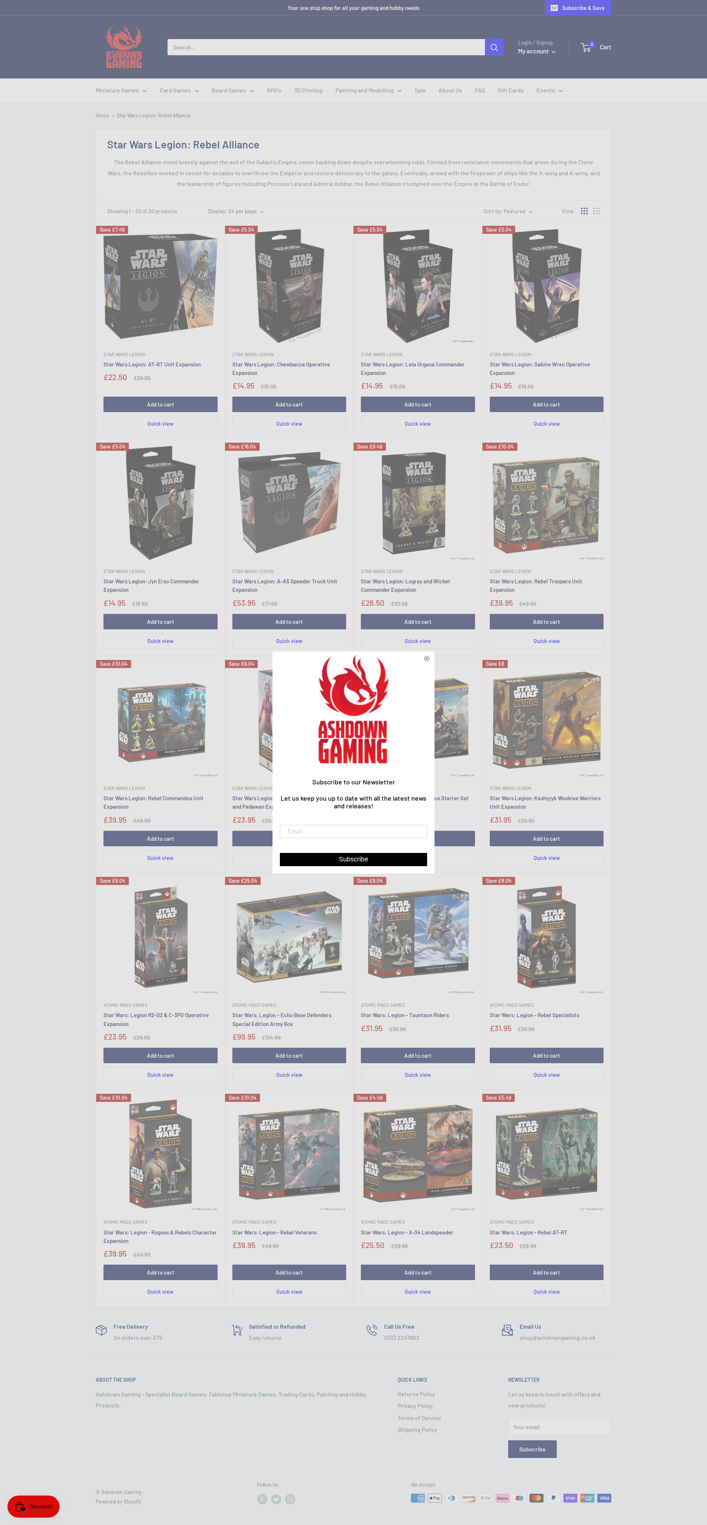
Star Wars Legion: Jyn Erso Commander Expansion (151, 585)
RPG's (274, 90)
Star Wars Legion (124, 354)
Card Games (175, 90)
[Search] (494, 47)
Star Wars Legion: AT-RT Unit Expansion (152, 364)
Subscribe (532, 1448)
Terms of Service (419, 1417)
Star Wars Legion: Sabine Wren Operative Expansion (540, 368)
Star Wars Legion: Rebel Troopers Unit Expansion (536, 585)
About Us (450, 90)
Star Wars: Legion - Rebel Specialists (534, 1015)
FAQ (480, 90)
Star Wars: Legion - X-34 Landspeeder (407, 1232)
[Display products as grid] (584, 211)
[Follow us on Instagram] (290, 1499)
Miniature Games (117, 90)
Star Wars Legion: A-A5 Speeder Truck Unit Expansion (284, 585)
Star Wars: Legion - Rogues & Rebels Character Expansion (160, 1236)
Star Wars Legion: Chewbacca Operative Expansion (281, 368)
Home (102, 115)
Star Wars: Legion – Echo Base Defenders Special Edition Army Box (281, 1019)
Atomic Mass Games (125, 1005)
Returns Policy (416, 1393)
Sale (420, 90)
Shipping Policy (417, 1429)
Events (546, 90)
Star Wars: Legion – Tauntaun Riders (405, 1015)
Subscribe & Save (583, 7)
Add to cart (160, 404)
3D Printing (308, 90)
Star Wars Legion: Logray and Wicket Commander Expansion (405, 585)
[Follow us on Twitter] (276, 1499)
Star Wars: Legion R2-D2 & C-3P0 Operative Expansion (156, 1019)
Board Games (229, 90)
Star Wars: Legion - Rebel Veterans (274, 1232)
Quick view (160, 423)
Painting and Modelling (364, 90)
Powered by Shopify (118, 1501)
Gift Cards (511, 90)
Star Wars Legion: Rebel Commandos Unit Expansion (153, 802)
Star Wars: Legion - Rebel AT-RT (528, 1232)
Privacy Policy (415, 1405)
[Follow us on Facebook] (262, 1499)
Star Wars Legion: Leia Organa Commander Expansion (413, 368)
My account (534, 51)
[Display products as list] (596, 211)
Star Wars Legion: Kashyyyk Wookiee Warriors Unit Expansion (545, 802)
